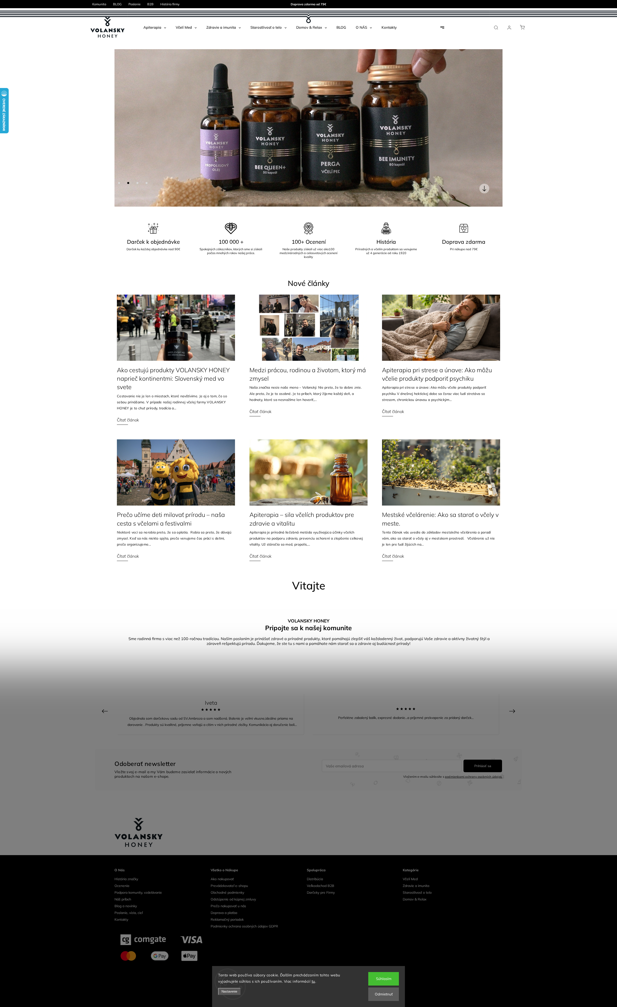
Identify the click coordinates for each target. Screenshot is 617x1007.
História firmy (170, 4)
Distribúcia (315, 721)
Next (513, 553)
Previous (105, 553)
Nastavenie (229, 991)
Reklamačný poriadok (227, 762)
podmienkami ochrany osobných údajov (473, 619)
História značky (126, 721)
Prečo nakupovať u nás (228, 748)
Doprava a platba (224, 755)
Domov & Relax (414, 742)
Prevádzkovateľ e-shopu (229, 728)
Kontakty (121, 762)
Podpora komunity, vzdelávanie (138, 735)
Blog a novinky (125, 748)
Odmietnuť (384, 994)
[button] (125, 49)
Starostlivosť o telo (417, 735)
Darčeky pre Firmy (321, 735)
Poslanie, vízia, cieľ (128, 755)
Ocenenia (121, 728)
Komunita (99, 4)
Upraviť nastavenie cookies (308, 829)
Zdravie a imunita (416, 728)
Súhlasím (383, 978)
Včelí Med (410, 721)
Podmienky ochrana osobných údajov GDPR (244, 769)
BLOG (117, 4)
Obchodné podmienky (227, 735)
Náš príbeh (122, 742)
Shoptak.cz (332, 837)
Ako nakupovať (222, 721)
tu (313, 981)
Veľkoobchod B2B (320, 728)
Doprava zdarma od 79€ (308, 4)
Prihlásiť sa (482, 608)
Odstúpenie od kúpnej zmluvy (233, 742)
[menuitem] (154, 27)
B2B (150, 4)
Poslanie (134, 4)
